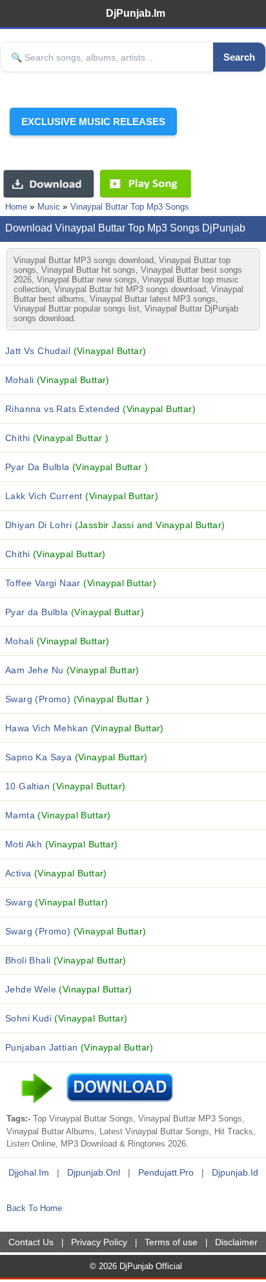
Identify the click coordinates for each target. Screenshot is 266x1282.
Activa (56, 873)
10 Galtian (65, 786)
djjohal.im (28, 1172)
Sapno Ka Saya (76, 757)
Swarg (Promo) (77, 699)
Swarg (56, 902)
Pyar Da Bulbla (76, 467)
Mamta (57, 815)
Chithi (56, 438)
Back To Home (34, 1208)
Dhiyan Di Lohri (115, 525)
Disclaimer (236, 1242)
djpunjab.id (235, 1172)
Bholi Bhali (66, 960)
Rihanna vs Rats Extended (100, 409)
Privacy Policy (99, 1242)
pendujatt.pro (166, 1172)
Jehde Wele (68, 989)
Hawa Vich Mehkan (84, 728)
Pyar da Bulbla (74, 612)
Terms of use (171, 1242)
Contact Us (31, 1242)
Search (239, 57)
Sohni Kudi (66, 1018)
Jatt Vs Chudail (75, 351)
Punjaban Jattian (79, 1047)
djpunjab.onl (93, 1172)
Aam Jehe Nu (72, 670)
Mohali (57, 380)
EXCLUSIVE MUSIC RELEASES (93, 121)
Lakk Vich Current (81, 496)
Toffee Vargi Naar (80, 583)
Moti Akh (61, 844)
